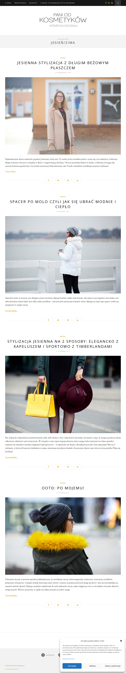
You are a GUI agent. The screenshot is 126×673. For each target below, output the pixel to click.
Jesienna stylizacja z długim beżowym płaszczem (63, 65)
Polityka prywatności (69, 659)
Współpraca (20, 3)
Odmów (92, 666)
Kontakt (33, 3)
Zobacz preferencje (112, 666)
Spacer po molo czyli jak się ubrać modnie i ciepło (63, 204)
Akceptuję (72, 666)
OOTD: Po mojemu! (63, 487)
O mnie (8, 3)
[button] (121, 641)
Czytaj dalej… (11, 171)
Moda (63, 58)
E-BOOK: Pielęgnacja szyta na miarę (58, 3)
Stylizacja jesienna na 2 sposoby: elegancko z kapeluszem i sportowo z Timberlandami (63, 344)
